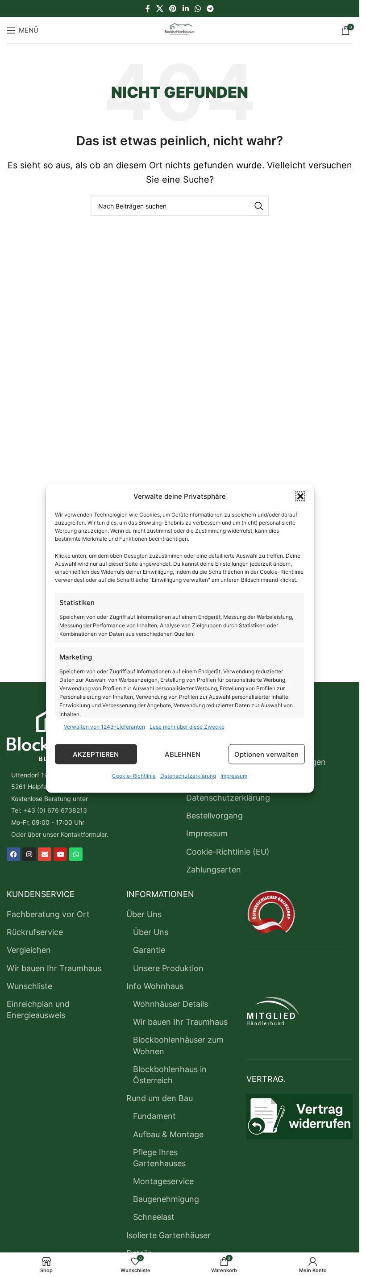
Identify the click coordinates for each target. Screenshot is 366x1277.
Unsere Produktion (168, 968)
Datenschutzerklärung (188, 775)
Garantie (149, 950)
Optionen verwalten (266, 754)
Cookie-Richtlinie (134, 775)
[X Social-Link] (159, 8)
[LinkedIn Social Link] (185, 8)
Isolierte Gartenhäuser (168, 1235)
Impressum (233, 775)
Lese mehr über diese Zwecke (187, 726)
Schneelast (154, 1217)
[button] (300, 496)
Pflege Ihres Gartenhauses (159, 1158)
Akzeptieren (96, 754)
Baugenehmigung (166, 1199)
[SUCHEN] (259, 206)
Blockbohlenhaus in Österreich (170, 1074)
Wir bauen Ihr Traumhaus (54, 968)
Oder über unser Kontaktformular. (59, 834)
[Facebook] (13, 854)
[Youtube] (60, 854)
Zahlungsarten (213, 869)
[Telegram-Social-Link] (210, 8)
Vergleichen (29, 950)
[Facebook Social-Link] (147, 8)
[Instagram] (29, 854)
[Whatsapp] (76, 854)
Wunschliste (29, 986)
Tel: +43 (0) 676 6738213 (49, 810)
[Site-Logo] (179, 29)
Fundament (154, 1116)
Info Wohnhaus (154, 986)
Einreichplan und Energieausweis (38, 1009)
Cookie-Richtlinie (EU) (228, 851)
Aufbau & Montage (168, 1134)
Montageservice (163, 1181)
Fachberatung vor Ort (48, 914)
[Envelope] (44, 854)
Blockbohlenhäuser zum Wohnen (178, 1045)
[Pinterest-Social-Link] (172, 8)
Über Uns (144, 914)
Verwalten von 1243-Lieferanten (104, 726)
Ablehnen (182, 754)
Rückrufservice (35, 932)
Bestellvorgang (214, 815)
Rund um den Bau (159, 1098)
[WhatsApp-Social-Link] (197, 8)
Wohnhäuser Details (170, 1004)
